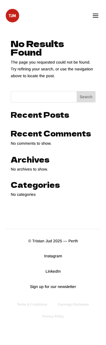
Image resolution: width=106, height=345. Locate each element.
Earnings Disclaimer (73, 304)
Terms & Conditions (32, 304)
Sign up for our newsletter (53, 286)
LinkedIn (53, 271)
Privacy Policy (53, 316)
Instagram (53, 256)
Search (86, 96)
